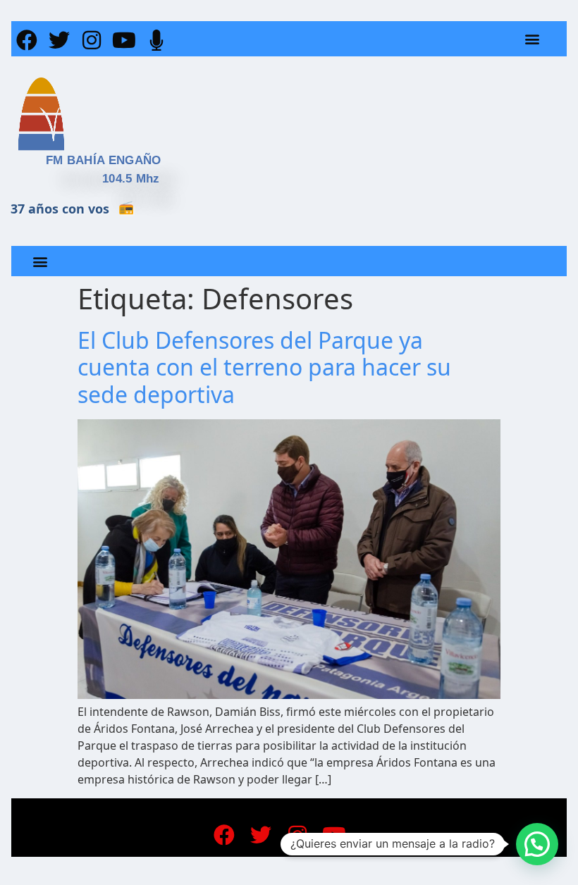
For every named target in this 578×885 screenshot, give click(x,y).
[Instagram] (91, 40)
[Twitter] (59, 40)
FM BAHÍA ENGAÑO (103, 160)
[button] (532, 39)
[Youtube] (124, 40)
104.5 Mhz (131, 178)
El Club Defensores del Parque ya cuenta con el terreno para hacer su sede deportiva (264, 367)
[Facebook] (26, 40)
